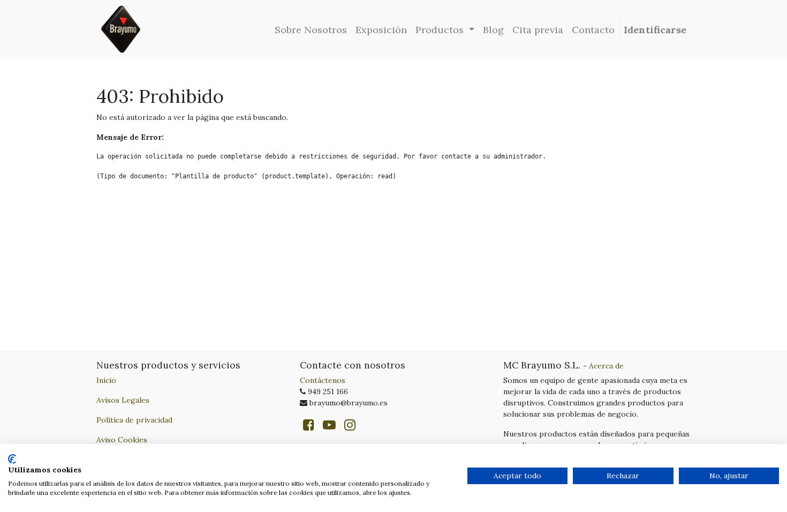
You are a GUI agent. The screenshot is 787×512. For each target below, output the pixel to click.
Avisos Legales (122, 400)
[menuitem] (310, 29)
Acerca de (606, 366)
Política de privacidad (134, 420)
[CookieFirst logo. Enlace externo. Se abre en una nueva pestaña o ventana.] (12, 459)
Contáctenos (322, 380)
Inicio (106, 380)
